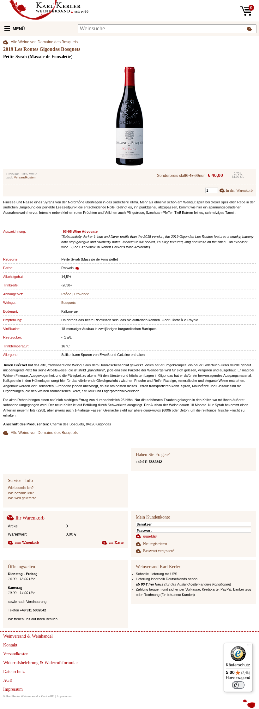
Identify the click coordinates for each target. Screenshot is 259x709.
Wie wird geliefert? (22, 498)
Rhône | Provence (75, 294)
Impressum (64, 696)
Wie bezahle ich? (21, 493)
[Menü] (249, 646)
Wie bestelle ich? (20, 488)
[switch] (238, 685)
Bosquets (68, 302)
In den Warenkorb (239, 190)
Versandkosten (25, 177)
